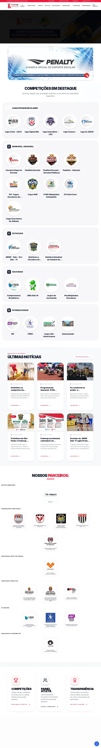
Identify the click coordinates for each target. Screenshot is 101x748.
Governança (76, 5)
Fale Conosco (95, 5)
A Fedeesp (22, 5)
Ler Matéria (15, 405)
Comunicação (66, 5)
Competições (31, 5)
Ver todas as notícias (82, 356)
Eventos (40, 5)
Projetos (47, 5)
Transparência (86, 5)
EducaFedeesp (56, 5)
